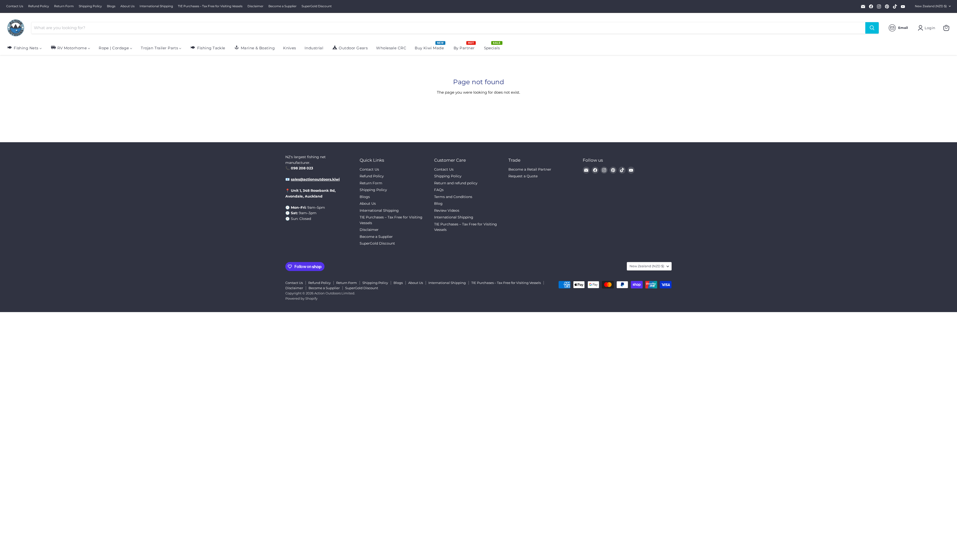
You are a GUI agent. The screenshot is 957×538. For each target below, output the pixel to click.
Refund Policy (38, 6)
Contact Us (14, 6)
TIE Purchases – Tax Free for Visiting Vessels (210, 6)
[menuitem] (24, 47)
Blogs (111, 6)
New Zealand (931, 6)
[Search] (872, 28)
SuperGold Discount (317, 6)
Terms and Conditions (453, 197)
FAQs (439, 190)
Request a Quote (523, 176)
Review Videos (446, 210)
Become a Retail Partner (529, 169)
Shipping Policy (90, 6)
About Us (127, 6)
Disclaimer (255, 6)
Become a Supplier (282, 6)
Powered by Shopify (301, 298)
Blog (438, 203)
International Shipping (156, 6)
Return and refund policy (456, 183)
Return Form (64, 6)
